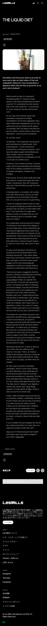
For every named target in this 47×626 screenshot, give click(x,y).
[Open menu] (42, 3)
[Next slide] (42, 470)
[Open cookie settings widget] (3, 622)
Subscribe (20, 437)
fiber (30, 389)
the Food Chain (34, 317)
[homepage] (13, 502)
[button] (38, 3)
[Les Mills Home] (9, 3)
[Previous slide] (38, 470)
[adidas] (33, 3)
